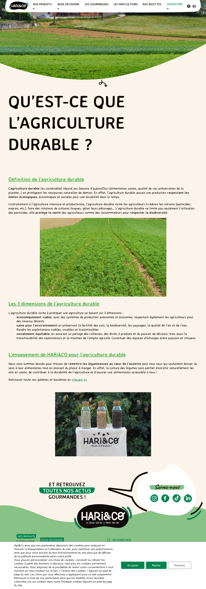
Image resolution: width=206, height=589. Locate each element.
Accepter (132, 565)
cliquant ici (79, 380)
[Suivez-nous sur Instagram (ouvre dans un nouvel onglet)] (154, 501)
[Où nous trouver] (189, 6)
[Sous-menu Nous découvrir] (58, 8)
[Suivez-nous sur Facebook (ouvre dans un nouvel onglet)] (165, 501)
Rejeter (156, 565)
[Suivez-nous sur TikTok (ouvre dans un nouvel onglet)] (177, 501)
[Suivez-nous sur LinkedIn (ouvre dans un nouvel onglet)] (188, 501)
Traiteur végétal (26, 541)
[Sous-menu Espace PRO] (168, 8)
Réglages (179, 565)
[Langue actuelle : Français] (194, 7)
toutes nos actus (67, 490)
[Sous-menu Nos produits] (33, 8)
